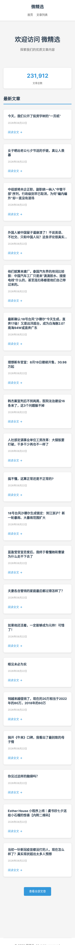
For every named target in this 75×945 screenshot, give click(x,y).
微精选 (37, 6)
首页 (30, 15)
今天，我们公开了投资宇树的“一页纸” (34, 116)
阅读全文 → (15, 132)
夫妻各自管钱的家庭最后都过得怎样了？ (36, 591)
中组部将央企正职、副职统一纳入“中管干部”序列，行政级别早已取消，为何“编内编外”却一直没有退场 (37, 194)
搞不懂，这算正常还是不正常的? (31, 479)
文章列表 (42, 15)
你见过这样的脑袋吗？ (23, 776)
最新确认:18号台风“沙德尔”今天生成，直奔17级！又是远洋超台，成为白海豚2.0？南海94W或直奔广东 (37, 323)
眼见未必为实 (17, 664)
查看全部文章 (37, 891)
